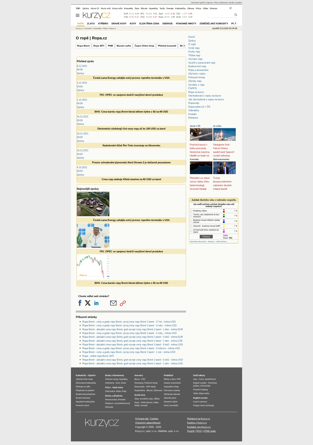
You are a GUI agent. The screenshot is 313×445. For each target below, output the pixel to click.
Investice (88, 28)
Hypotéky (153, 8)
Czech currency (200, 402)
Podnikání (168, 375)
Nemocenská (111, 399)
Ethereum (158, 390)
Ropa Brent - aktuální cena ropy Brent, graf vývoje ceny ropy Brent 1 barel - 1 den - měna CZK (132, 340)
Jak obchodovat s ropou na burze (206, 99)
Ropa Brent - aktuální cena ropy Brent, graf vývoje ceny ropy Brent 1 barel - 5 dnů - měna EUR (132, 336)
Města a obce (170, 379)
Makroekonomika (221, 159)
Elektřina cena (149, 23)
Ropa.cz (112, 28)
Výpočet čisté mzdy (84, 379)
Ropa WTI (98, 45)
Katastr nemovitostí (172, 383)
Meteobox (224, 3)
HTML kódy (209, 431)
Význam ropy (195, 58)
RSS (198, 431)
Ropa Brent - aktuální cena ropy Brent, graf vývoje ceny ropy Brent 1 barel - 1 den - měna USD (132, 363)
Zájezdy (209, 3)
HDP (148, 387)
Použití (190, 431)
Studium (239, 3)
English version (200, 398)
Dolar (123, 383)
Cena (201, 379)
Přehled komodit (167, 45)
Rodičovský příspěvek (85, 394)
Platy (124, 391)
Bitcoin (144, 8)
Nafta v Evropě (141, 405)
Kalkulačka (180, 8)
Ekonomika (139, 387)
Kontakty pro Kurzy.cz (199, 427)
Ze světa (217, 126)
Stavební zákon (171, 402)
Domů (191, 36)
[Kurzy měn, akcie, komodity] (102, 424)
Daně (166, 405)
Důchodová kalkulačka (86, 383)
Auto (195, 379)
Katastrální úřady (171, 387)
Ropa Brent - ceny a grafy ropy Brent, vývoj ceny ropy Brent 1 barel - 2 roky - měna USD (129, 333)
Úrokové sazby (111, 379)
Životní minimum (83, 398)
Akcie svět (106, 8)
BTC (142, 14)
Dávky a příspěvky (114, 396)
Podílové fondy (150, 383)
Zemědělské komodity (214, 23)
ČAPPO (192, 88)
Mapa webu (204, 393)
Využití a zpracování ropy (201, 62)
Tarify (162, 8)
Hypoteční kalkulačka (85, 402)
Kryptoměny (139, 390)
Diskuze (213, 8)
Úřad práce (110, 391)
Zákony (190, 8)
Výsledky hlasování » (198, 241)
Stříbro (103, 23)
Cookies (154, 418)
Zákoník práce (170, 398)
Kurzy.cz (79, 28)
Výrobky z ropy (196, 84)
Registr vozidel (199, 383)
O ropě (192, 44)
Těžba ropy (194, 55)
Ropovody (193, 103)
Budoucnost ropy (197, 66)
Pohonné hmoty (196, 77)
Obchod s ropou (196, 73)
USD (126, 17)
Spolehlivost (210, 379)
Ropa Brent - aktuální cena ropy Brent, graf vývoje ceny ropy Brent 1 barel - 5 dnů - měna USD (132, 344)
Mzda (118, 391)
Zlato (161, 14)
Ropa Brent (83, 45)
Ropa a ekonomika (198, 70)
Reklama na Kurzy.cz (198, 418)
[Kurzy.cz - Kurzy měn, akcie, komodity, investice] (96, 18)
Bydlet (231, 3)
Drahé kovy (119, 23)
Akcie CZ (95, 8)
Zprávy (192, 40)
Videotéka (193, 110)
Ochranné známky (172, 390)
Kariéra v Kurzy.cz (197, 422)
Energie (170, 8)
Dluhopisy (138, 383)
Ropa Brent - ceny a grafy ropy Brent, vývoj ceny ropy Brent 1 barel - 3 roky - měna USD (129, 325)
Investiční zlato (146, 399)
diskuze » (212, 241)
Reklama (193, 117)
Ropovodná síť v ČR (199, 106)
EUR (126, 14)
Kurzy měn (117, 8)
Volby (195, 393)
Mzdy (153, 387)
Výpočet (92, 375)
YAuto (216, 3)
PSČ (179, 379)
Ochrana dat (141, 418)
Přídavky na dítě (83, 387)
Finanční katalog (200, 389)
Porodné (122, 399)
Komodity (194, 159)
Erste (178, 17)
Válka (205, 8)
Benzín (149, 402)
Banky (108, 375)
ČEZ (178, 14)
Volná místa (117, 387)
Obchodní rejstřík (198, 3)
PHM (110, 45)
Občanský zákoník (172, 394)
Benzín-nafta (124, 45)
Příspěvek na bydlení (85, 390)
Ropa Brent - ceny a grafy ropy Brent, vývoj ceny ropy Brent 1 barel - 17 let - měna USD (129, 321)
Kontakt (192, 114)
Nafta (156, 402)
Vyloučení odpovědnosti (147, 422)
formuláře (174, 405)
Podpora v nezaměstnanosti (117, 403)
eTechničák (205, 386)
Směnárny (109, 383)
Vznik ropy (194, 48)
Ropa (161, 17)
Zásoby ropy (195, 81)
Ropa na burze (196, 92)
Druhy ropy (194, 51)
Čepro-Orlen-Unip (144, 45)
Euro (118, 383)
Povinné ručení (82, 405)
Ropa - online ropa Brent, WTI (98, 356)
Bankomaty (118, 375)
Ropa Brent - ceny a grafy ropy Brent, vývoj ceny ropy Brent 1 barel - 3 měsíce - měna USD (131, 348)
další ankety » (222, 241)
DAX (143, 17)
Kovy (133, 23)
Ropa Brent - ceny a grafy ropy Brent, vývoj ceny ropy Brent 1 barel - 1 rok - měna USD (128, 352)
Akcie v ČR (195, 126)
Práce (198, 8)
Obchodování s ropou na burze (204, 95)
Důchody (109, 407)
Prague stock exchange (203, 405)
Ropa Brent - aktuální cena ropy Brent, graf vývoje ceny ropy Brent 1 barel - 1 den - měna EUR (132, 329)
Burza (137, 379)
